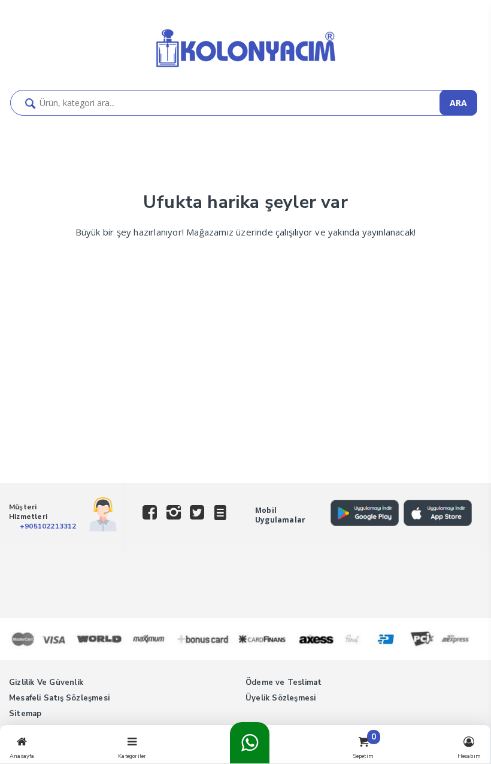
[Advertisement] (245, 393)
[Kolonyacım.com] (245, 68)
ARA (458, 102)
